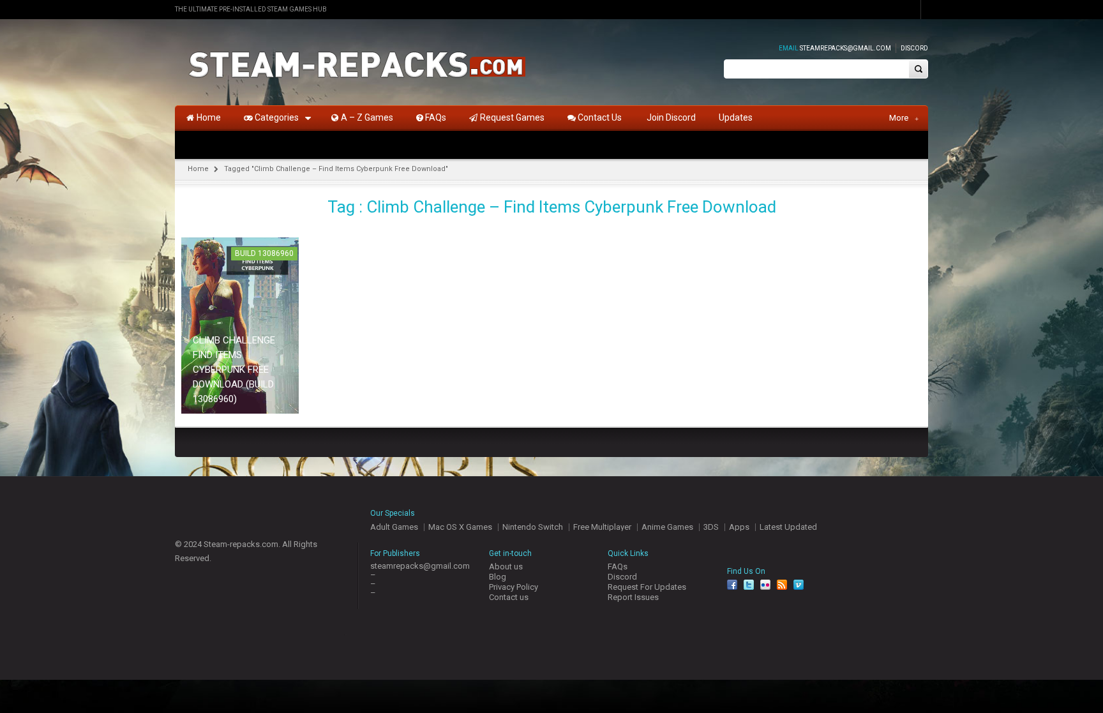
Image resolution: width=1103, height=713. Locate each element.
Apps (739, 526)
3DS (711, 526)
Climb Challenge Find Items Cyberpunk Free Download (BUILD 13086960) (234, 369)
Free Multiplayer (602, 526)
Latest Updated (788, 526)
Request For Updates (647, 587)
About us (506, 566)
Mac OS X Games (460, 526)
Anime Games (667, 526)
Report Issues (633, 597)
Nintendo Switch (532, 526)
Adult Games (394, 526)
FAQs (617, 566)
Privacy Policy (513, 587)
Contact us (509, 597)
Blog (497, 577)
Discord (914, 48)
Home (198, 169)
